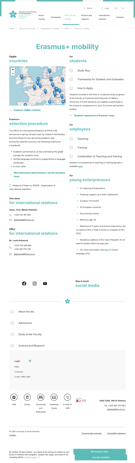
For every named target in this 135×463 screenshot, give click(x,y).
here (106, 250)
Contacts (120, 17)
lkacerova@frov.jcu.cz (24, 254)
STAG (17, 367)
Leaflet (49, 104)
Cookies (12, 435)
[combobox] (91, 8)
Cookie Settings (30, 457)
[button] (37, 83)
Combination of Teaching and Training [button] (99, 156)
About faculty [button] (26, 311)
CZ (116, 8)
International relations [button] (104, 17)
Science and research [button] (86, 17)
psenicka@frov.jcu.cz (24, 220)
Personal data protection (92, 433)
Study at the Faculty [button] (70, 17)
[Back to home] (23, 14)
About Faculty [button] (41, 17)
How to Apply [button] (85, 88)
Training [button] (82, 147)
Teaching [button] (82, 138)
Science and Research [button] (31, 345)
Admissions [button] (56, 17)
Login (107, 8)
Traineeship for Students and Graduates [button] (100, 79)
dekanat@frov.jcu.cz (116, 409)
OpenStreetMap (60, 104)
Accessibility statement (116, 433)
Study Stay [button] (83, 70)
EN (122, 8)
